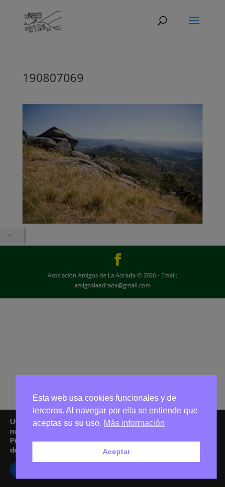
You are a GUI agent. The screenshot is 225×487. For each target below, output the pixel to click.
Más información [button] (134, 423)
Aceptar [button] (116, 451)
